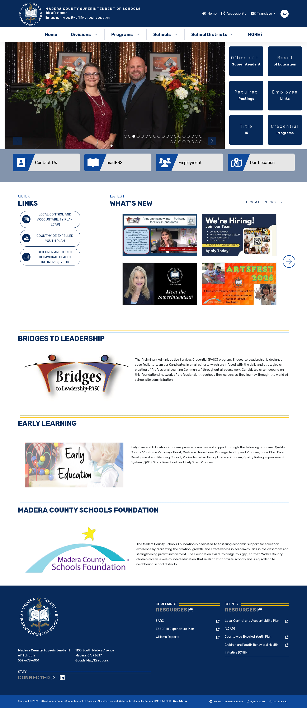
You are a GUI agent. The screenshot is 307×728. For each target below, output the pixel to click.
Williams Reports (167, 637)
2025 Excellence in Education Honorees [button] (171, 142)
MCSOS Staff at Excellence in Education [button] (163, 136)
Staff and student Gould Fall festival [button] (201, 142)
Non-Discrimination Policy (228, 701)
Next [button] (212, 141)
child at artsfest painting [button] (167, 136)
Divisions (81, 34)
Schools (162, 34)
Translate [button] (265, 13)
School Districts (209, 34)
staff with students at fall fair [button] (201, 136)
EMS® (167, 701)
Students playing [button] (155, 136)
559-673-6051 (28, 660)
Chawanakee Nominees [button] (180, 136)
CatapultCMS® (153, 701)
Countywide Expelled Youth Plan (55, 238)
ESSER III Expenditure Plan (175, 629)
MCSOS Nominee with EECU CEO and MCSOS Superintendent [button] (159, 136)
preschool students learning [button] (138, 136)
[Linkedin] (62, 678)
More (254, 34)
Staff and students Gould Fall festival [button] (196, 142)
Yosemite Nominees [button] (125, 136)
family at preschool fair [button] (184, 142)
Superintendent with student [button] (184, 136)
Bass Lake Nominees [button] (171, 136)
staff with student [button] (192, 136)
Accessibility (236, 13)
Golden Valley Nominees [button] (188, 136)
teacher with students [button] (176, 136)
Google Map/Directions (92, 660)
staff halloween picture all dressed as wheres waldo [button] (146, 136)
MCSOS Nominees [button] (142, 136)
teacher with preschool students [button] (130, 136)
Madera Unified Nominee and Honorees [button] (188, 142)
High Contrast (257, 701)
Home (212, 13)
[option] (115, 95)
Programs (122, 34)
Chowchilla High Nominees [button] (134, 136)
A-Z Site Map (279, 701)
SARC (160, 621)
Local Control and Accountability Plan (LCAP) (54, 219)
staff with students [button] (176, 142)
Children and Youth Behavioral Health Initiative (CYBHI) (55, 257)
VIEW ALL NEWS (260, 202)
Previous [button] (17, 141)
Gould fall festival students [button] (192, 142)
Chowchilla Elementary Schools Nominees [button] (150, 136)
